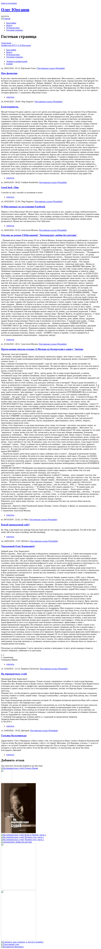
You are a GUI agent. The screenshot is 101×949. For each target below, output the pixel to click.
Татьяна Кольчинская (13, 735)
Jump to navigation (9, 3)
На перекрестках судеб (14, 673)
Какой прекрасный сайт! (15, 524)
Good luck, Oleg (10, 187)
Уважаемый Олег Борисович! (18, 546)
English (9, 64)
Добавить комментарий (16, 61)
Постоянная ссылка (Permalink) (51, 68)
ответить (10, 97)
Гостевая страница (14, 30)
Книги (9, 25)
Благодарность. (10, 106)
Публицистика (13, 28)
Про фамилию (9, 73)
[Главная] (5, 18)
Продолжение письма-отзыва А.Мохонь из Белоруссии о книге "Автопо (42, 349)
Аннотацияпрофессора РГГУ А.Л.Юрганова (16, 44)
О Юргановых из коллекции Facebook (23, 206)
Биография (11, 23)
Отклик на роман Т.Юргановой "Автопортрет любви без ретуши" (39, 235)
